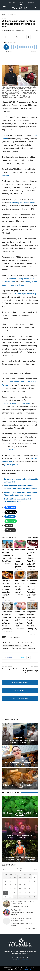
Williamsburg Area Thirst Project (22, 203)
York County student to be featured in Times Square (20, 764)
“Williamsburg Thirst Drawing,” (25, 294)
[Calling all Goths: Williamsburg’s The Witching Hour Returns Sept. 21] (20, 829)
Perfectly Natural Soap (28, 642)
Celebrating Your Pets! (9, 669)
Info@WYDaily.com (22, 959)
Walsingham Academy (29, 648)
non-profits (17, 642)
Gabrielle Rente (9, 30)
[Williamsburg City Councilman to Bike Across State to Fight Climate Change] (20, 851)
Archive (20, 810)
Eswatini (5, 175)
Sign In (21, 2)
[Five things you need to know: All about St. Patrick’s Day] (20, 806)
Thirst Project (27, 645)
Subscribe (31, 2)
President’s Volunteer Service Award (16, 403)
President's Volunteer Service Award (12, 645)
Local (15, 14)
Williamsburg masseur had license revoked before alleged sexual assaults (29, 670)
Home (3, 14)
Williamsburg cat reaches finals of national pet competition (20, 786)
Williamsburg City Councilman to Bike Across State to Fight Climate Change (20, 859)
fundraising (17, 637)
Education (19, 738)
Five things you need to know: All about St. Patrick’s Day (20, 814)
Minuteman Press (17, 285)
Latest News (10, 14)
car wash (10, 637)
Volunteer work (17, 648)
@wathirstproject (11, 465)
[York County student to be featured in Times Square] (20, 756)
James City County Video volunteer (12, 640)
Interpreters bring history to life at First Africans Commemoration (20, 741)
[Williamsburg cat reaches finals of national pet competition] (20, 778)
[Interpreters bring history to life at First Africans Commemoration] (20, 734)
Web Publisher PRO (26, 969)
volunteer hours (7, 648)
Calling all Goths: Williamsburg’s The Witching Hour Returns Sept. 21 (20, 836)
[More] (28, 37)
